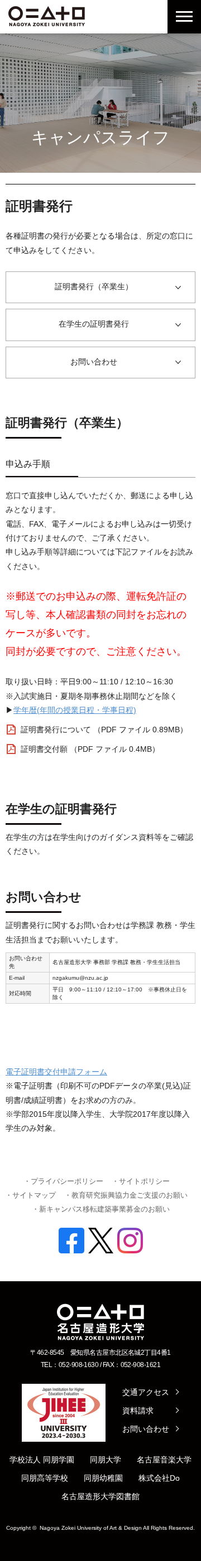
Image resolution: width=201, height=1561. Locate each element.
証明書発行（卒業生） (94, 286)
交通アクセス (145, 1392)
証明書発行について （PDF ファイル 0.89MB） (104, 729)
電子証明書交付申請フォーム (56, 1071)
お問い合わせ (93, 361)
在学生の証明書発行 (94, 323)
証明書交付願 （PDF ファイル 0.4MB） (90, 749)
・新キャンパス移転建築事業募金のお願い (101, 1209)
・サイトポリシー (141, 1181)
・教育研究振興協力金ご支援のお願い (126, 1195)
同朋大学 (105, 1459)
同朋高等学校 (44, 1478)
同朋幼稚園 (103, 1478)
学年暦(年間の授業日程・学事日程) (74, 710)
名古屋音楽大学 (164, 1459)
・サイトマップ (30, 1195)
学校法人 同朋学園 (41, 1459)
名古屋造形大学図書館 (100, 1496)
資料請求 (138, 1410)
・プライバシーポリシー (63, 1181)
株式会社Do (159, 1478)
